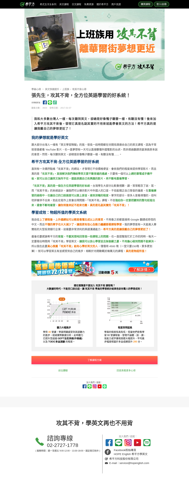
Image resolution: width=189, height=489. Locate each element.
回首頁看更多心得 (126, 370)
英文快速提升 (52, 89)
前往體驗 (63, 370)
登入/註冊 (162, 4)
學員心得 (36, 89)
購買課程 (145, 4)
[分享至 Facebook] (45, 102)
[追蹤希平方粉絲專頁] (85, 386)
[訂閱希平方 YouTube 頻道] (100, 386)
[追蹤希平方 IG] (95, 386)
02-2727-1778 (62, 445)
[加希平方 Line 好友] (90, 386)
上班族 (65, 89)
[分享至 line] (50, 102)
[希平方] (28, 4)
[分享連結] (55, 102)
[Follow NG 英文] (105, 386)
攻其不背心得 (79, 89)
